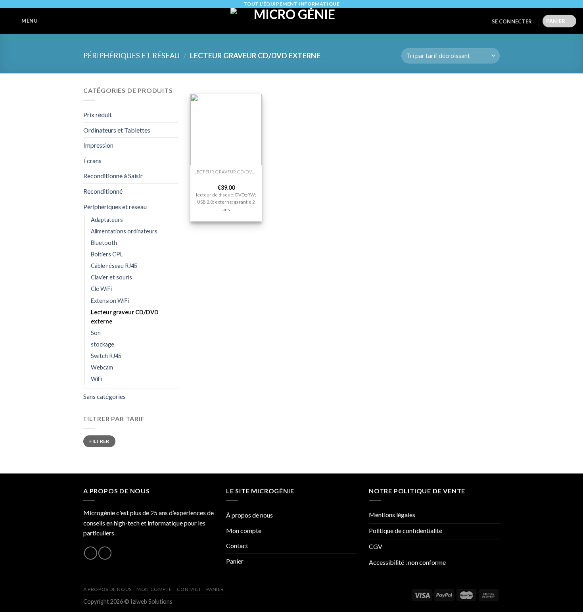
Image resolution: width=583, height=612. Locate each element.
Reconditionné (103, 191)
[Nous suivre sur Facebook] (90, 553)
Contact (237, 545)
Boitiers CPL (107, 254)
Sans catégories (104, 396)
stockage (102, 344)
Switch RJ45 (106, 355)
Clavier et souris (111, 277)
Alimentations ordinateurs (124, 231)
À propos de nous (249, 515)
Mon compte (243, 530)
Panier (235, 561)
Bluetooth (104, 242)
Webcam (102, 367)
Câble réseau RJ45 (114, 265)
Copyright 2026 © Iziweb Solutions (128, 601)
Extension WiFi (110, 300)
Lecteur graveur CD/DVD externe (125, 317)
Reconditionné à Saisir (113, 175)
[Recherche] (48, 21)
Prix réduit (97, 114)
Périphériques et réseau (131, 55)
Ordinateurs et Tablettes (116, 130)
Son (96, 332)
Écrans (92, 160)
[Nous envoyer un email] (104, 553)
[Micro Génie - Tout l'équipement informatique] (291, 21)
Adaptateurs (107, 219)
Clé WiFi (101, 288)
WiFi (96, 378)
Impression (98, 145)
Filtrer (99, 441)
